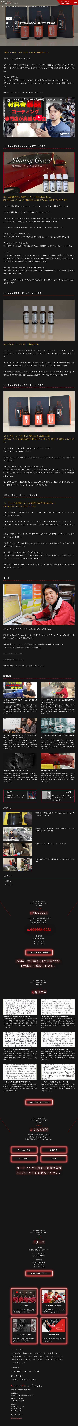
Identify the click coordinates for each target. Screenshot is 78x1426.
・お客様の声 (48, 1359)
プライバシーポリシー (17, 1414)
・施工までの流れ (43, 1356)
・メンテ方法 (7, 884)
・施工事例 (28, 1359)
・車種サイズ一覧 (39, 1353)
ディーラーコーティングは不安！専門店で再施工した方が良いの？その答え (61, 796)
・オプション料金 (31, 1356)
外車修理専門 (53, 1338)
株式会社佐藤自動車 (53, 1309)
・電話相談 (14, 1379)
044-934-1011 (65, 2)
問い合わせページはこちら (12, 653)
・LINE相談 (32, 1379)
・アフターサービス (56, 1356)
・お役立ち (7, 881)
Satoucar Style (24, 1338)
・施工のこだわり (27, 1353)
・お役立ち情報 (37, 1359)
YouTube (24, 1309)
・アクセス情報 (16, 1371)
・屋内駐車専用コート (18, 1356)
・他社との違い (16, 1353)
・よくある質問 (58, 1359)
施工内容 (53, 1150)
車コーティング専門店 (6, 1)
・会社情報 (36, 1371)
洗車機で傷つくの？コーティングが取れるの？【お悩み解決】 (16, 794)
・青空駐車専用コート (53, 1353)
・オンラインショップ (18, 1363)
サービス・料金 (24, 1150)
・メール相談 (23, 1379)
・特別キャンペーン (17, 1359)
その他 (53, 1159)
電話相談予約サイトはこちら (13, 659)
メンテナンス (24, 1159)
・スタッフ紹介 (27, 1371)
